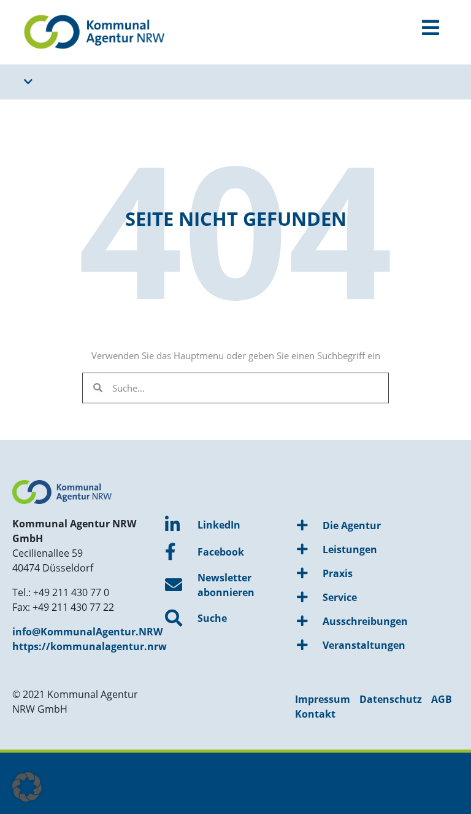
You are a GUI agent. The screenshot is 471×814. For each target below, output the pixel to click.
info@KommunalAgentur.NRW (87, 631)
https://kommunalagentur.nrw (89, 646)
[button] (27, 787)
